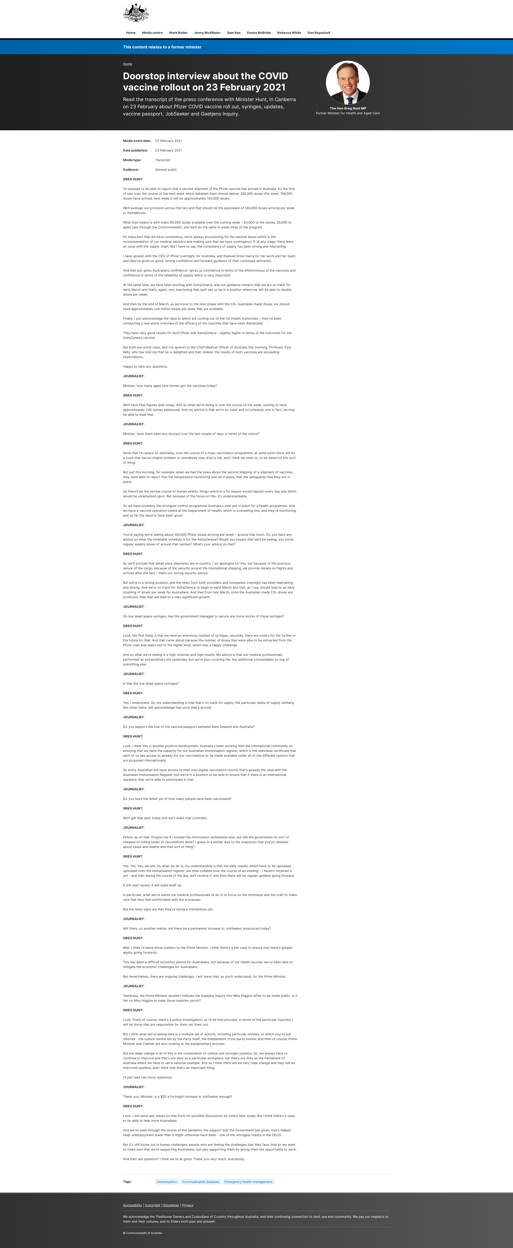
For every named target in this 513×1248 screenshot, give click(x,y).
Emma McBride (259, 33)
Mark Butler (178, 33)
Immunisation (167, 1182)
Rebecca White (289, 33)
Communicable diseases (200, 1182)
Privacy (187, 1205)
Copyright (152, 1205)
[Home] (136, 12)
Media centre (152, 33)
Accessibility (132, 1205)
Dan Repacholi (319, 33)
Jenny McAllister (207, 33)
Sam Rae (234, 33)
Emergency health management (248, 1182)
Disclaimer (171, 1205)
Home (131, 33)
